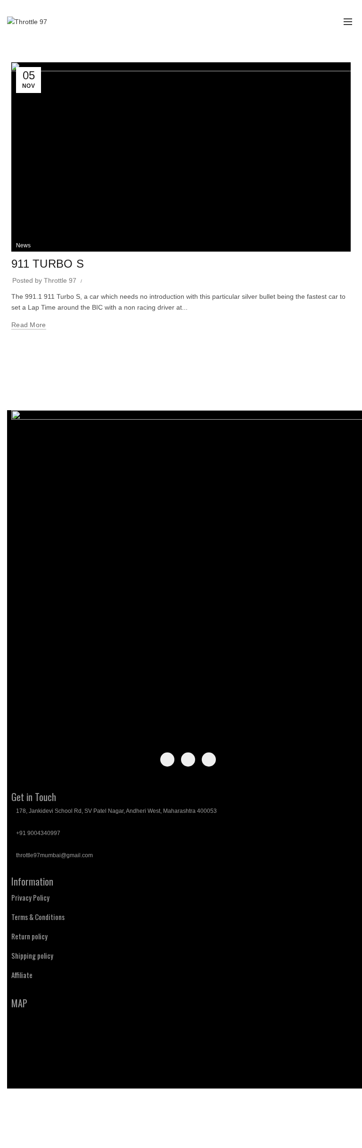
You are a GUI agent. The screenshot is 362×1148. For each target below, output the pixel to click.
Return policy (29, 936)
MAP (19, 1003)
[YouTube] (209, 759)
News (23, 245)
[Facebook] (167, 759)
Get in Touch (33, 797)
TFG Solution (220, 1133)
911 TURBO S (47, 263)
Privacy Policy (30, 897)
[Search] (304, 22)
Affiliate (22, 975)
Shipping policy (32, 955)
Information (32, 881)
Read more (28, 325)
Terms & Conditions (38, 917)
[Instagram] (188, 759)
